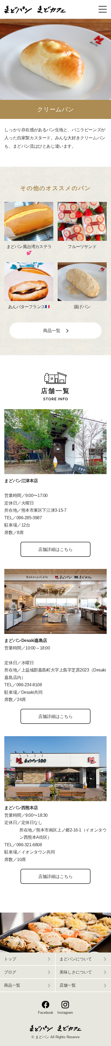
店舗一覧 (68, 985)
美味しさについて (76, 972)
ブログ (10, 972)
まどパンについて (76, 959)
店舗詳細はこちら (55, 549)
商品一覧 (12, 985)
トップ (10, 959)
